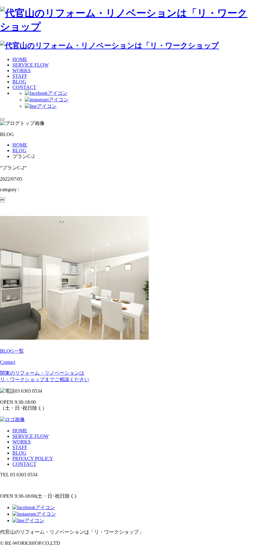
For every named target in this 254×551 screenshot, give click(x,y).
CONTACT (24, 87)
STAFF (19, 76)
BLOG (19, 81)
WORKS (21, 70)
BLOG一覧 (12, 351)
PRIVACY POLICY (32, 458)
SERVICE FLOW (30, 65)
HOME (19, 59)
